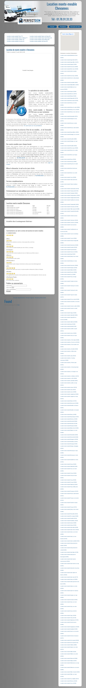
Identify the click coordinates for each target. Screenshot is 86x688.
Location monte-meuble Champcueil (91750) (69, 190)
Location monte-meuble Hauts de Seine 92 (40, 36)
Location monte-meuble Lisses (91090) (68, 391)
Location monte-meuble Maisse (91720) (68, 400)
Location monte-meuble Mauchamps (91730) (69, 416)
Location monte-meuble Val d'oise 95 (39, 41)
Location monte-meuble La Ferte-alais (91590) (69, 339)
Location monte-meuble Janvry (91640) (68, 333)
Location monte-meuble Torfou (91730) (68, 617)
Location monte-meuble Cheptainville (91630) (69, 204)
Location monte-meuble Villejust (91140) (68, 660)
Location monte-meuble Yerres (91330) (68, 683)
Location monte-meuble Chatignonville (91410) (69, 197)
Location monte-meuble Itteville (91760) (68, 326)
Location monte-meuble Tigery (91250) (68, 615)
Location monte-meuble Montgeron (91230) (69, 439)
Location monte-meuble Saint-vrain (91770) (69, 577)
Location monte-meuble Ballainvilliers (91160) (69, 84)
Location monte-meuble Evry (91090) (68, 274)
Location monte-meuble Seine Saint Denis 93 (41, 38)
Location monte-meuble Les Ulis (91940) (68, 378)
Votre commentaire (10, 289)
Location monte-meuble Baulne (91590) (68, 91)
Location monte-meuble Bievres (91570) (68, 93)
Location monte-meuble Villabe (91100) (68, 651)
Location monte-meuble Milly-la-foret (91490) (69, 428)
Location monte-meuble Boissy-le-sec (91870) (69, 109)
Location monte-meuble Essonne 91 (15, 41)
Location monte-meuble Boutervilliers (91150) (69, 132)
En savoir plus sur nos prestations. (33, 125)
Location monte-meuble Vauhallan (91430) (68, 629)
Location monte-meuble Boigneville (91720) (69, 98)
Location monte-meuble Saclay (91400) (68, 525)
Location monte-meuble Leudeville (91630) (69, 380)
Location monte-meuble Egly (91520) (67, 254)
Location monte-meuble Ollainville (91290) (68, 466)
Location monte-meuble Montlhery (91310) (69, 441)
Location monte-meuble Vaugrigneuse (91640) (69, 626)
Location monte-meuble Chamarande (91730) (69, 188)
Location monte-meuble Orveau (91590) (68, 482)
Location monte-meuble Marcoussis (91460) (69, 403)
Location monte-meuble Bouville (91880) (68, 138)
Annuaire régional (30, 297)
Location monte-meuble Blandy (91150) (68, 96)
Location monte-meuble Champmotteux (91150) (70, 195)
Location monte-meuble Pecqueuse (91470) (69, 491)
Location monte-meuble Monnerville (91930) (69, 437)
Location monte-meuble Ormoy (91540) (68, 473)
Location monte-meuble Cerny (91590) (68, 177)
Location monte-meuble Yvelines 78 (15, 39)
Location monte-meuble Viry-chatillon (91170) (69, 678)
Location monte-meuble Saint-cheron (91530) (69, 529)
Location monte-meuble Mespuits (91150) (68, 425)
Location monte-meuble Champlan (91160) (69, 193)
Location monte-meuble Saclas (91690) (68, 522)
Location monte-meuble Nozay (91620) (68, 464)
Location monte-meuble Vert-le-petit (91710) (69, 642)
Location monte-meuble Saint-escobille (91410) (69, 540)
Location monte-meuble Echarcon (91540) (69, 251)
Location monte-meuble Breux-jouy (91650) (69, 147)
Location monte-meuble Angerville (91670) (68, 59)
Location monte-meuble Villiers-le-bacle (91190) (70, 671)
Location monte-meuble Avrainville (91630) (69, 82)
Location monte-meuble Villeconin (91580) (68, 658)
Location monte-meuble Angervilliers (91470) (69, 62)
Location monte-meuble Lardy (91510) (68, 355)
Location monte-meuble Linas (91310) (68, 389)
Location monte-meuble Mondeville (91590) (69, 434)
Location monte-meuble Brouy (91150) (68, 159)
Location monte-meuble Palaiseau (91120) (68, 484)
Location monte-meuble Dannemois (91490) (69, 245)
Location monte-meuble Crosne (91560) (68, 238)
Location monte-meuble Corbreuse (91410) (69, 220)
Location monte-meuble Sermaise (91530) (68, 599)
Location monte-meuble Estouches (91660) (69, 265)
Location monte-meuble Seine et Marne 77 (17, 38)
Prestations (63, 26)
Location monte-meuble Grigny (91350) (68, 312)
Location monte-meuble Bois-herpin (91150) (69, 100)
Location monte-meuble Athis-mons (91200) (69, 68)
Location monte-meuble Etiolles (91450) (68, 269)
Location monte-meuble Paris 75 (15, 36)
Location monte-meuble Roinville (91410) (68, 518)
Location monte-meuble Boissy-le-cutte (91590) (70, 107)
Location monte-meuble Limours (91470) (68, 387)
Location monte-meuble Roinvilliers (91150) (69, 520)
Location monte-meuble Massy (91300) (68, 414)
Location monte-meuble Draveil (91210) (68, 249)
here (18, 305)
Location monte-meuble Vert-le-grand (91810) (69, 640)
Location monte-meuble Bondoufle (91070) (69, 116)
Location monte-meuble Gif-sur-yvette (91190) (69, 299)
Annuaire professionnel (40, 297)
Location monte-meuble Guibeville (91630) (69, 315)
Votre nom (8, 285)
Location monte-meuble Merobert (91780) (68, 423)
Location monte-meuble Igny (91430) (67, 324)
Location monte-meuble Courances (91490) (69, 222)
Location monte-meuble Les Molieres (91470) (69, 376)
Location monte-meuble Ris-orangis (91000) (69, 516)
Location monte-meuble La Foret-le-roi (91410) (69, 342)
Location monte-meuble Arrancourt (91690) (69, 66)
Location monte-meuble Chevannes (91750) (69, 206)
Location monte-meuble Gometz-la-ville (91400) (70, 306)
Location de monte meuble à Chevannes (20, 49)
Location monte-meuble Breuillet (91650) (68, 145)
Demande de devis (75, 26)
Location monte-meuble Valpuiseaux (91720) (69, 619)
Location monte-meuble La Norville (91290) (69, 348)
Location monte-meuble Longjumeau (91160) (69, 394)
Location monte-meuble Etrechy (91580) (68, 272)
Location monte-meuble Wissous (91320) (68, 680)
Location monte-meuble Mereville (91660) (68, 421)
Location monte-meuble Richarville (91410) (69, 513)
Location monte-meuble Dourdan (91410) (68, 247)
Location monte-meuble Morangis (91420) (68, 443)
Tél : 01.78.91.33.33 (61, 19)
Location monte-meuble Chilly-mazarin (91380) (69, 208)
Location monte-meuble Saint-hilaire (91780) (69, 552)
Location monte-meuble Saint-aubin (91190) (69, 527)
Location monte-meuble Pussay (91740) (68, 507)
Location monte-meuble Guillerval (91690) (68, 321)
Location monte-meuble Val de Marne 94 (39, 39)
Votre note (8, 287)
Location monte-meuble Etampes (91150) (68, 267)
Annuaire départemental (19, 297)
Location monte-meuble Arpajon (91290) (68, 64)
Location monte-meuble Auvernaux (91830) (69, 75)
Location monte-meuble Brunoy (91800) (68, 161)
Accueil (52, 26)
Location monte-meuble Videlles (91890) (68, 644)
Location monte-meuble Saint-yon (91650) (68, 579)
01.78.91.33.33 (21, 158)
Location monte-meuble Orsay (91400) (68, 479)
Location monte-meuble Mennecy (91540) (68, 418)
